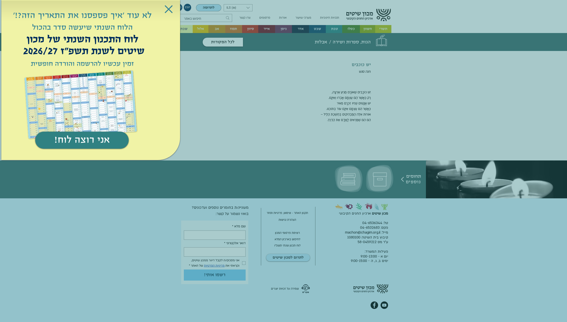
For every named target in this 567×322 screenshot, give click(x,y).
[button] (169, 9)
